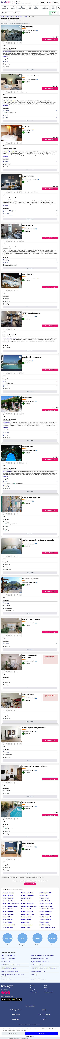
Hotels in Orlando (7, 909)
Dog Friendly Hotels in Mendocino (40, 961)
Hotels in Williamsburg (37, 965)
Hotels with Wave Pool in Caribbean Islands (42, 955)
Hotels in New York (45, 901)
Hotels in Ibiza (25, 922)
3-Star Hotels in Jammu (7, 961)
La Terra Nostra (27, 447)
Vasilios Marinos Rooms (30, 76)
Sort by (17, 12)
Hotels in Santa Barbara (27, 903)
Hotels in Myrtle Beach (27, 892)
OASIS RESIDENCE (28, 843)
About (31, 985)
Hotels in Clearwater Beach (10, 906)
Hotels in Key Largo (45, 914)
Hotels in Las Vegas (8, 892)
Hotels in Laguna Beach (27, 914)
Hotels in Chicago (44, 898)
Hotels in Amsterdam (45, 919)
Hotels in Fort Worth (26, 925)
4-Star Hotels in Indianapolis (8, 968)
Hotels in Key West (8, 895)
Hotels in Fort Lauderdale (46, 909)
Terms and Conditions (24, 1038)
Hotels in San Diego (8, 898)
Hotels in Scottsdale (26, 917)
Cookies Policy (10, 1038)
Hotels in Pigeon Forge (46, 903)
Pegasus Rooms (27, 27)
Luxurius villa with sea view (31, 357)
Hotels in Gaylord (26, 909)
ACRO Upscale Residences (31, 313)
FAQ (45, 988)
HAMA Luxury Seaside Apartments (29, 656)
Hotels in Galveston (8, 914)
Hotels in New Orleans (9, 901)
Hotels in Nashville (26, 898)
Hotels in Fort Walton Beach (47, 927)
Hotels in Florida (25, 927)
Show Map (54, 12)
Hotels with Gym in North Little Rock (10, 965)
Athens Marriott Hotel (6, 979)
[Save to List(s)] (20, 26)
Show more (29, 69)
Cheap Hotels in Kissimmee (38, 979)
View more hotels (30, 883)
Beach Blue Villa (27, 274)
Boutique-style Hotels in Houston (39, 958)
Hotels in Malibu (7, 922)
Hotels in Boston (25, 901)
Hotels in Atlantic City (45, 892)
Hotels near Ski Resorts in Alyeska (10, 971)
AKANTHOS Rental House (31, 619)
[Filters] (2, 13)
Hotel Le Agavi (34, 974)
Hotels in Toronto (7, 919)
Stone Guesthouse (28, 802)
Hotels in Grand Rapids (9, 925)
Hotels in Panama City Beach (29, 906)
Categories (33, 990)
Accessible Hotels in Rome (8, 958)
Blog (45, 985)
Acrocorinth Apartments (30, 579)
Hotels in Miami (44, 895)
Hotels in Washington (27, 911)
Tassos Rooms (27, 397)
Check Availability (50, 39)
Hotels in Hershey (26, 919)
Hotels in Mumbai (8, 927)
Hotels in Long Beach (45, 917)
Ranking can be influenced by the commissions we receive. (14, 23)
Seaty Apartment (28, 694)
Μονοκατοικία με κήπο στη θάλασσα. (35, 766)
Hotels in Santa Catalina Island (11, 903)
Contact (46, 990)
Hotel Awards (33, 992)
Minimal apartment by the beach (33, 728)
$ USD (42, 2)
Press (31, 988)
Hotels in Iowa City (45, 925)
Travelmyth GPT (48, 992)
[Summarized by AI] (10, 49)
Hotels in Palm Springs (46, 906)
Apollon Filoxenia (28, 127)
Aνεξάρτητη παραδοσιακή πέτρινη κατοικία (38, 540)
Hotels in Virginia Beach (27, 895)
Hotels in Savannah (8, 911)
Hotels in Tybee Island (46, 911)
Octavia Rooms (27, 225)
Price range (8, 12)
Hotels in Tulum (7, 917)
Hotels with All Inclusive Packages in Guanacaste (43, 968)
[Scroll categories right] (58, 7)
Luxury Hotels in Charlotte (8, 955)
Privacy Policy (16, 1038)
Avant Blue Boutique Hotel (31, 498)
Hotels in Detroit (44, 922)
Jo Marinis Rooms (28, 176)
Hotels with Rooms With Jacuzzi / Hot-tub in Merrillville (12, 975)
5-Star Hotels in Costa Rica (38, 971)
